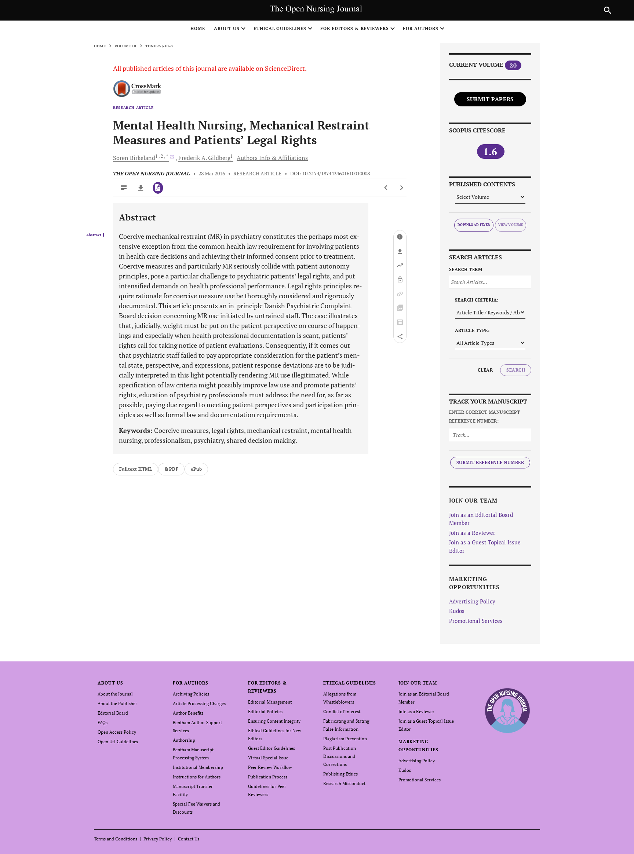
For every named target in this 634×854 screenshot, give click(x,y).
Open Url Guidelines (118, 741)
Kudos (456, 610)
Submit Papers (490, 99)
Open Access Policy (117, 732)
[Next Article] (402, 188)
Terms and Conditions (115, 839)
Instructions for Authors (197, 777)
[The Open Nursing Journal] (508, 710)
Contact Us (188, 839)
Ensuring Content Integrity (274, 721)
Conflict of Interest (341, 711)
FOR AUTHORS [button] (420, 28)
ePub (196, 469)
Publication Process (267, 777)
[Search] (607, 10)
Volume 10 (125, 46)
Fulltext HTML (135, 469)
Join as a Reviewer (472, 532)
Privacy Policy (157, 839)
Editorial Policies (265, 711)
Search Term (465, 269)
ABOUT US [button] (227, 28)
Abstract (93, 235)
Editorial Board (113, 713)
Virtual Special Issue (268, 757)
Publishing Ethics (340, 774)
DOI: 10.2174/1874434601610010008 (330, 173)
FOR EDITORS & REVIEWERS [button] (354, 28)
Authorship (184, 740)
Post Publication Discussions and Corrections (339, 756)
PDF (173, 469)
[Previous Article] (386, 188)
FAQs (103, 722)
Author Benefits (188, 713)
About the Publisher (117, 703)
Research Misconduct (344, 783)
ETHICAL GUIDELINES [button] (280, 28)
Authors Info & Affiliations (272, 158)
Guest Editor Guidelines (271, 748)
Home (197, 28)
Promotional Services (476, 620)
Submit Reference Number (490, 462)
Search (515, 370)
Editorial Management (270, 702)
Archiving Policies (191, 694)
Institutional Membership (198, 767)
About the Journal (115, 694)
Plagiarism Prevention (345, 738)
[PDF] (158, 188)
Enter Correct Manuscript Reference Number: (484, 416)
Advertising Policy (472, 601)
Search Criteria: (477, 300)
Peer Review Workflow (270, 767)
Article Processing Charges (199, 703)
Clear (485, 370)
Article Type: (472, 330)
